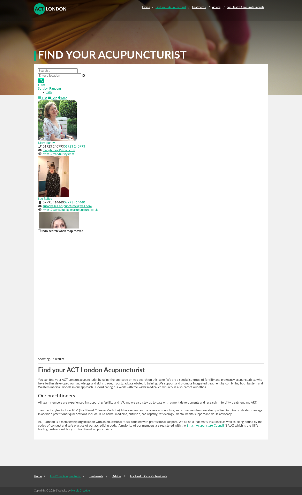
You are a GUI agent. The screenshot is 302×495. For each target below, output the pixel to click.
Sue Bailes (45, 198)
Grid (54, 98)
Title (49, 92)
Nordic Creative (80, 490)
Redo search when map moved (62, 231)
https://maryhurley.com (58, 154)
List (44, 98)
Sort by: (49, 88)
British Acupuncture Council (205, 425)
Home (146, 7)
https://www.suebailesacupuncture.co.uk (70, 209)
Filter (41, 85)
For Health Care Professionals (245, 7)
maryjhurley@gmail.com (59, 150)
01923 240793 (74, 146)
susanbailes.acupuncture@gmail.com (67, 206)
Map (63, 98)
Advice (216, 7)
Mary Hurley (46, 142)
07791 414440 (74, 202)
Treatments (199, 7)
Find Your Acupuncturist (171, 7)
